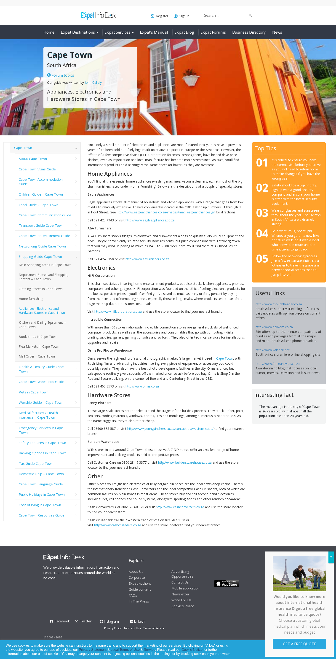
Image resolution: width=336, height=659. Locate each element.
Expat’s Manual (154, 32)
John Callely (93, 82)
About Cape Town (33, 158)
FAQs (133, 595)
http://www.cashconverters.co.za (180, 507)
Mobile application (185, 588)
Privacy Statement (93, 649)
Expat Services (117, 32)
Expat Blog (184, 32)
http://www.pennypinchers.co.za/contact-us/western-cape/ (170, 428)
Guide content (140, 589)
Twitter (86, 621)
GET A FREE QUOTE (299, 643)
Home (48, 32)
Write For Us (181, 600)
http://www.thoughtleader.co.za (279, 304)
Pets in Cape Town (33, 392)
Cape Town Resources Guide (41, 515)
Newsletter (180, 594)
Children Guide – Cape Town (41, 194)
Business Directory (249, 32)
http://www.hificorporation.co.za (118, 311)
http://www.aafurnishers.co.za (147, 259)
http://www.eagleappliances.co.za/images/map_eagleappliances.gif (166, 212)
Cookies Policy (182, 606)
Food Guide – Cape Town (38, 204)
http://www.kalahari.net (273, 350)
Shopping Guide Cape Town (40, 256)
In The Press (139, 601)
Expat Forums (213, 32)
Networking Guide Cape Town (42, 246)
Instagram (111, 621)
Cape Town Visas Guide (37, 169)
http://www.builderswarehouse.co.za (185, 462)
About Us (136, 571)
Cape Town (224, 358)
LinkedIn (139, 621)
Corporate (137, 577)
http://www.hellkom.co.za (274, 327)
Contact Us (180, 582)
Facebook (62, 621)
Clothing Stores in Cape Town (41, 289)
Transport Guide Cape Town (41, 225)
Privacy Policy (113, 628)
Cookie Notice (192, 649)
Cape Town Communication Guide (45, 215)
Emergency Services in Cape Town (41, 430)
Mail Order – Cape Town (37, 356)
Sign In (184, 16)
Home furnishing (31, 298)
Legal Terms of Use (125, 649)
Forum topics (62, 75)
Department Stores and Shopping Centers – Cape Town (43, 276)
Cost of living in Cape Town (40, 505)
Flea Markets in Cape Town (39, 346)
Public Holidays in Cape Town (42, 494)
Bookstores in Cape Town (38, 336)
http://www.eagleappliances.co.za (150, 220)
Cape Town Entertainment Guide (44, 235)
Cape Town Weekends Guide (41, 381)
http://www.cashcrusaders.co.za (117, 525)
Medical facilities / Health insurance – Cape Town (38, 415)
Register (162, 16)
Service (149, 649)
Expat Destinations (78, 32)
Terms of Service (154, 628)
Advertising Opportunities (182, 573)
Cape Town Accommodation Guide (41, 181)
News (277, 32)
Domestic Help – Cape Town (41, 473)
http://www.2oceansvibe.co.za (278, 363)
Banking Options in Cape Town (43, 453)
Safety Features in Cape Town (42, 442)
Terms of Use (132, 628)
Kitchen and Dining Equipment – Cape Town (42, 324)
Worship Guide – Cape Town (41, 402)
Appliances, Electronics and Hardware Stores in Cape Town (42, 310)
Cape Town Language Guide (41, 484)
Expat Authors (140, 583)
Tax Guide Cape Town (36, 463)
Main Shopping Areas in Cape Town (45, 265)
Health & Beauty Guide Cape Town (41, 369)
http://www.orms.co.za (142, 386)
